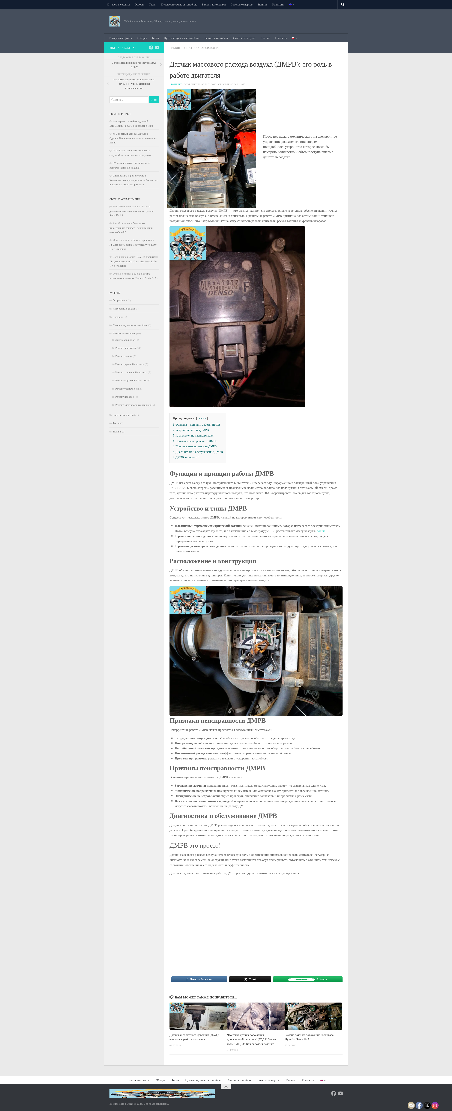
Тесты (152, 4)
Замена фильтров (125, 339)
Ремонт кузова (123, 356)
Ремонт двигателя (125, 348)
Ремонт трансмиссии (127, 388)
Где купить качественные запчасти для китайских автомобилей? (131, 227)
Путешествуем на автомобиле (179, 4)
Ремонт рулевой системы (129, 364)
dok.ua (321, 531)
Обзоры (139, 4)
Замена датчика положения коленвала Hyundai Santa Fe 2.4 (131, 211)
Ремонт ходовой (124, 396)
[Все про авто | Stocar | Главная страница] (114, 21)
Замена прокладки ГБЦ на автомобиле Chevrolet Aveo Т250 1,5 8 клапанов (133, 244)
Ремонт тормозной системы (131, 380)
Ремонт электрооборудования (195, 48)
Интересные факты (118, 4)
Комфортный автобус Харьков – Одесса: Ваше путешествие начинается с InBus (133, 138)
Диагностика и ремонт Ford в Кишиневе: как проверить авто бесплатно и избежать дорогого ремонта (133, 180)
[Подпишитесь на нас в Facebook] (151, 47)
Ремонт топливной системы (131, 372)
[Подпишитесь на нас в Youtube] (157, 47)
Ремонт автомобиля (214, 4)
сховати (202, 418)
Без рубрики (120, 300)
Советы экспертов (242, 4)
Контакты (278, 4)
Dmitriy (176, 84)
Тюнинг (262, 4)
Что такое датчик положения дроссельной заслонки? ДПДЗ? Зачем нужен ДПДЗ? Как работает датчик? (251, 1039)
